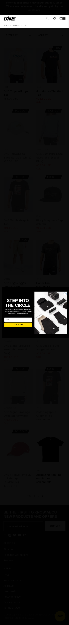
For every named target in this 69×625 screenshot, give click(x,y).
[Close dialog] (65, 293)
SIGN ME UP (18, 325)
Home (6, 25)
